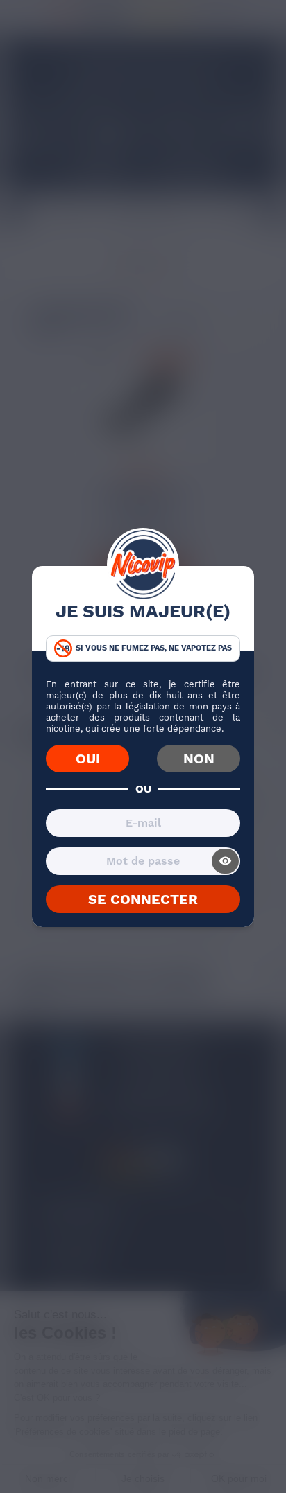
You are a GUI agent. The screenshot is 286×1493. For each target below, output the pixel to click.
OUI (88, 758)
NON (198, 758)
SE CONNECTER (143, 899)
